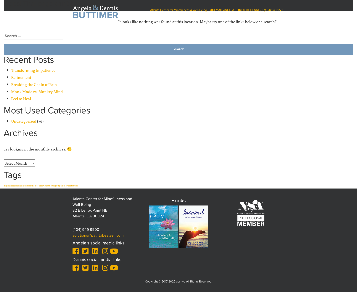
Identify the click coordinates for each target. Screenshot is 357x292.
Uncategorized (23, 121)
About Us (121, 27)
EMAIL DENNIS (250, 10)
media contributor (30, 185)
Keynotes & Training (151, 27)
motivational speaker (48, 185)
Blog (257, 27)
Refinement (21, 77)
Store (244, 27)
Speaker (61, 185)
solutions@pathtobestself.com (98, 235)
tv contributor (72, 185)
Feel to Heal (21, 98)
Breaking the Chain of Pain (34, 84)
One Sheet (275, 27)
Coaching (179, 27)
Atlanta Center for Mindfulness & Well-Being (178, 10)
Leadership (226, 27)
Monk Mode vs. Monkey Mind (37, 91)
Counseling (203, 27)
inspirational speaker (13, 185)
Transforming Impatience (33, 70)
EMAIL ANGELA (223, 10)
